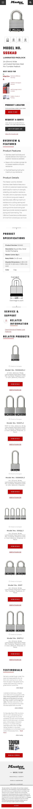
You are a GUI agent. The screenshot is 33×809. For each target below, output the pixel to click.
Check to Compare (16, 366)
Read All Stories (14, 755)
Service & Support (16, 784)
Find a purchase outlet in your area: (15, 108)
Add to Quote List (15, 390)
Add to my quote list (15, 129)
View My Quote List (11, 134)
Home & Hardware (16, 780)
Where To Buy (18, 772)
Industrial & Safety (16, 776)
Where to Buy (12, 112)
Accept (16, 805)
